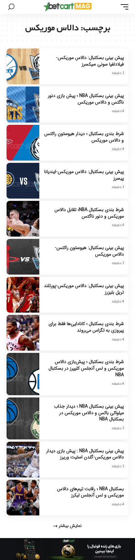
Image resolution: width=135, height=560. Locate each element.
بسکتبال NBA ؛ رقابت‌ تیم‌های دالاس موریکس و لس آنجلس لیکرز (90, 492)
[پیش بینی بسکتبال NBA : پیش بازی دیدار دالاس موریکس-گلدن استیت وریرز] (23, 459)
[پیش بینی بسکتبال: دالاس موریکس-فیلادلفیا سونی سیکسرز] (23, 66)
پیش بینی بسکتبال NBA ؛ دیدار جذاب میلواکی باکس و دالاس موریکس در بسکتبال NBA (89, 413)
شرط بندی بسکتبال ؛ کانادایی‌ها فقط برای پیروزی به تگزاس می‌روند (86, 327)
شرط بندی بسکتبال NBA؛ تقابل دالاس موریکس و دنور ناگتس (89, 213)
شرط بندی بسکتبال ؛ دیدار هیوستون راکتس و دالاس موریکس (84, 137)
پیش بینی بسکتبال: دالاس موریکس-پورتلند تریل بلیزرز (84, 289)
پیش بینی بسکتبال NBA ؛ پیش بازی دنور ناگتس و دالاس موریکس (86, 99)
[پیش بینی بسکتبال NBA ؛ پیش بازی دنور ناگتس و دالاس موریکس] (23, 104)
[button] (122, 7)
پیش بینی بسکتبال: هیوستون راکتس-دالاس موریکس (89, 251)
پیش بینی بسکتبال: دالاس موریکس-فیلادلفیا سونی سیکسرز (90, 61)
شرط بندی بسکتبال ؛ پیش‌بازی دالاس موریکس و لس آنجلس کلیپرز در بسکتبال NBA (86, 368)
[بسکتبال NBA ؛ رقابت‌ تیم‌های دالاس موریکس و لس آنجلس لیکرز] (23, 497)
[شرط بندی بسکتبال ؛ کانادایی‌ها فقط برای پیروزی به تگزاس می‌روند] (23, 333)
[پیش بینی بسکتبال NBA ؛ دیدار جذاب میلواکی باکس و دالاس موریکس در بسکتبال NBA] (23, 418)
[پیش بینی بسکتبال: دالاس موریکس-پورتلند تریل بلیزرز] (23, 295)
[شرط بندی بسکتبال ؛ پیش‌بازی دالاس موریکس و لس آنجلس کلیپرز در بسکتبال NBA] (23, 374)
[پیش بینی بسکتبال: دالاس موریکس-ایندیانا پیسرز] (23, 181)
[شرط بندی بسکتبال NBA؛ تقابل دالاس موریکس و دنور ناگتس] (23, 219)
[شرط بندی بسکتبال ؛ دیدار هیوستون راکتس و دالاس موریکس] (23, 143)
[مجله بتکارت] (67, 6)
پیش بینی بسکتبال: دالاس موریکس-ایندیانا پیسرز (84, 175)
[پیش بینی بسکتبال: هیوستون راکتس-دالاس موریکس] (23, 257)
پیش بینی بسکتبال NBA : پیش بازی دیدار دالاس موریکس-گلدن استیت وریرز (85, 454)
